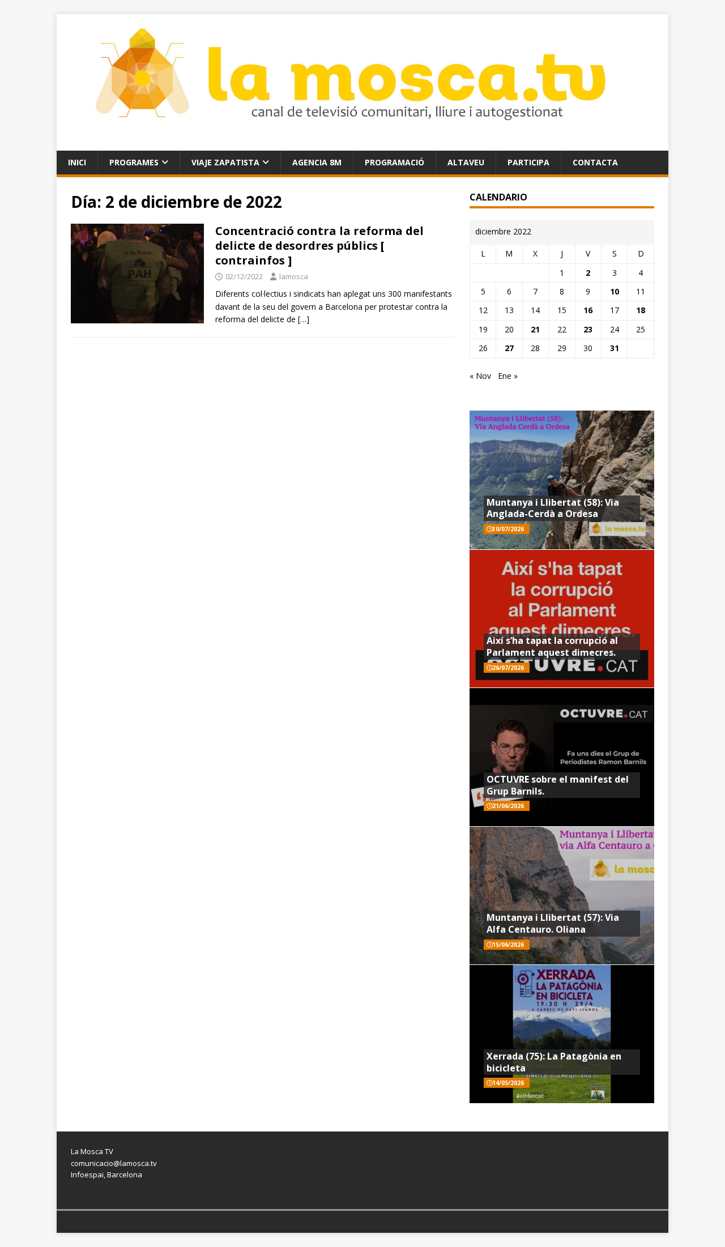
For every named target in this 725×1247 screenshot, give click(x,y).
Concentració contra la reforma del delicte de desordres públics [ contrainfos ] (319, 245)
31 (614, 348)
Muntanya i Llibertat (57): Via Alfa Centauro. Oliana (553, 923)
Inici (77, 162)
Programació (394, 162)
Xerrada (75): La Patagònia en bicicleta (554, 1062)
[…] (303, 319)
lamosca (293, 276)
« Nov (480, 375)
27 (509, 348)
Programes (134, 162)
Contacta (595, 162)
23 (587, 329)
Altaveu (465, 162)
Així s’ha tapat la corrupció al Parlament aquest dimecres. (552, 646)
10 (614, 291)
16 (587, 310)
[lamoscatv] (362, 143)
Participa (528, 162)
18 (640, 310)
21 (535, 329)
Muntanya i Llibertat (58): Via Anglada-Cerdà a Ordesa (553, 508)
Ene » (508, 375)
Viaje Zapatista (225, 162)
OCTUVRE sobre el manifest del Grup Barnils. (558, 785)
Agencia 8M (317, 162)
